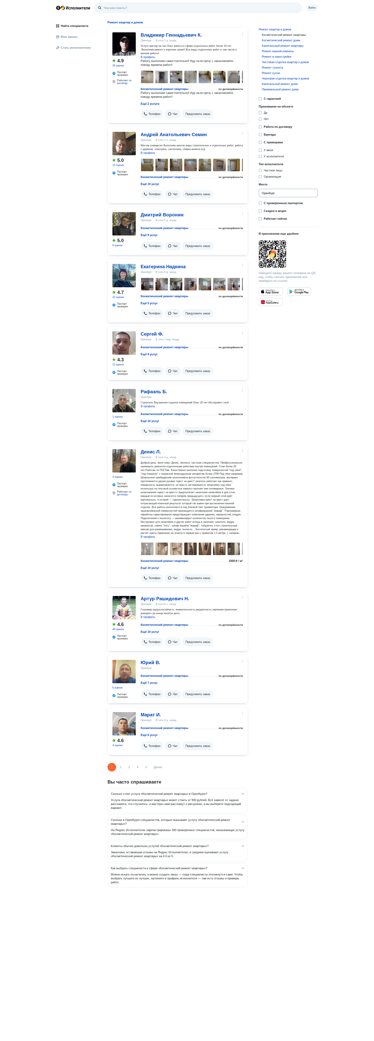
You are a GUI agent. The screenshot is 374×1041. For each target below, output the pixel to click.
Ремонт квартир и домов (275, 29)
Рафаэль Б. (154, 391)
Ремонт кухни (271, 73)
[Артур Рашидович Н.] (124, 607)
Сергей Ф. (152, 334)
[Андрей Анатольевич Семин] (124, 143)
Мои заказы (69, 36)
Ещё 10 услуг (150, 184)
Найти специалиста (74, 25)
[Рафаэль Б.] (124, 400)
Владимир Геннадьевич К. (171, 35)
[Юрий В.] (124, 671)
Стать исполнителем (76, 47)
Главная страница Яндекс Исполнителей (73, 8)
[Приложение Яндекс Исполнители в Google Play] (299, 291)
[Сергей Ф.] (124, 343)
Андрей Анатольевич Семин (174, 134)
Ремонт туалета (272, 67)
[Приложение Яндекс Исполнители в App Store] (270, 291)
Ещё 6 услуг (149, 735)
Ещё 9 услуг (149, 235)
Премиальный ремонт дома (280, 89)
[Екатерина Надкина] (124, 275)
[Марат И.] (124, 723)
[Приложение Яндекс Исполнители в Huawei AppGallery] (270, 302)
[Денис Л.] (124, 460)
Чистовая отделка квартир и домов (285, 62)
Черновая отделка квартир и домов (285, 78)
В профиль (148, 57)
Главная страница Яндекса (58, 8)
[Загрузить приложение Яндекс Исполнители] (288, 254)
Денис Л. (151, 451)
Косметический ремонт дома (281, 40)
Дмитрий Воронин (162, 214)
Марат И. (151, 714)
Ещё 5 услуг (149, 303)
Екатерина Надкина (163, 266)
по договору (124, 82)
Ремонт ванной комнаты (278, 51)
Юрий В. (150, 662)
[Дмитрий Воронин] (124, 223)
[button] (152, 114)
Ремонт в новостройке (276, 56)
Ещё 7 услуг (149, 682)
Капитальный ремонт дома (280, 84)
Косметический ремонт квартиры (164, 89)
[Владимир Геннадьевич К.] (124, 44)
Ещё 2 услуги (150, 103)
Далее (158, 767)
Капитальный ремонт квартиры (282, 45)
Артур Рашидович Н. (165, 598)
